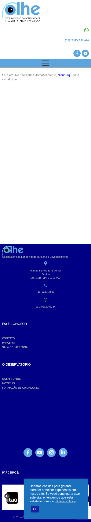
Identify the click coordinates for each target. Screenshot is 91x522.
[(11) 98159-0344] (86, 30)
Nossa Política (65, 501)
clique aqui (65, 75)
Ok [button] (35, 509)
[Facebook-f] (77, 53)
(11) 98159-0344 (77, 40)
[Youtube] (85, 53)
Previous (7, 496)
